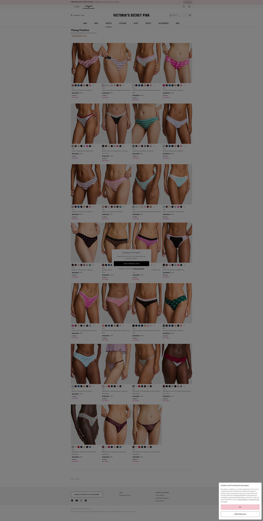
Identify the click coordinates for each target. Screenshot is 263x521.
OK (240, 507)
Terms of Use (254, 499)
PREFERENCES (240, 514)
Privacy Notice (242, 499)
